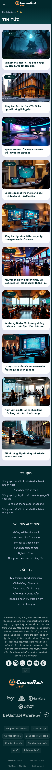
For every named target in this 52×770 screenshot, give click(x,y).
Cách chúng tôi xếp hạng (26, 588)
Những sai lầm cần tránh (26, 532)
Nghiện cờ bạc (26, 553)
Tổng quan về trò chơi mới (26, 537)
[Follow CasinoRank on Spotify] (36, 663)
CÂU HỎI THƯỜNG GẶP (26, 593)
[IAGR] (11, 698)
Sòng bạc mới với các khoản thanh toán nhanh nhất (23, 483)
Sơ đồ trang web (38, 766)
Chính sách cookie (15, 760)
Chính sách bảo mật (36, 760)
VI (25, 670)
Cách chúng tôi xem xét (26, 583)
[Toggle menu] (4, 4)
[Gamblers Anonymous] (21, 698)
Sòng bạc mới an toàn (26, 490)
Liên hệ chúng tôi (26, 604)
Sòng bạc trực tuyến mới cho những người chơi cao (25, 497)
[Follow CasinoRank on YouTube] (29, 663)
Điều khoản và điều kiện (17, 766)
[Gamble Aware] (22, 714)
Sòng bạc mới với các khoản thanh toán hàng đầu (23, 510)
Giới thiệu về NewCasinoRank (26, 578)
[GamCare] (37, 698)
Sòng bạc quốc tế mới (26, 547)
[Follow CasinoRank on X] (22, 663)
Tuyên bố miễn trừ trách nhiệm (26, 598)
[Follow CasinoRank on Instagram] (15, 663)
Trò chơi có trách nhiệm (26, 542)
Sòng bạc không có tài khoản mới (26, 503)
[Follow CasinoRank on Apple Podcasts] (43, 663)
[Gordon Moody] (26, 706)
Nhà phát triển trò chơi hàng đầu (26, 558)
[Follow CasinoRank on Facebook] (9, 663)
